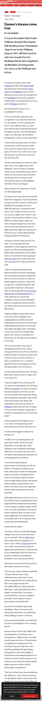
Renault (16, 388)
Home (6, 12)
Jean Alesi (12, 258)
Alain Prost (9, 293)
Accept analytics (30, 696)
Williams (8, 85)
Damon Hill (29, 85)
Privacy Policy (22, 692)
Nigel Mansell (24, 293)
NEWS (16, 5)
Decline (12, 696)
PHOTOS (31, 5)
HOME (3, 5)
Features (12, 12)
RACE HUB (9, 5)
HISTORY (38, 5)
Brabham (11, 97)
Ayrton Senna (30, 290)
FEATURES (23, 5)
